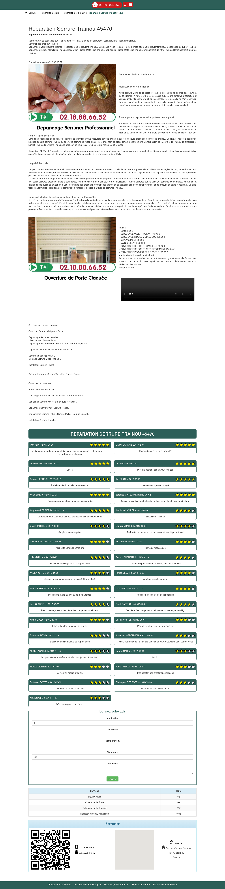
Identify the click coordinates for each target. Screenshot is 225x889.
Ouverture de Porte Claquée (87, 884)
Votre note (112, 752)
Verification (112, 718)
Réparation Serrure (141, 884)
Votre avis (112, 763)
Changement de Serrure (59, 884)
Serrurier (178, 843)
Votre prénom (113, 740)
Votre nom (112, 729)
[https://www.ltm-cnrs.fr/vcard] (50, 850)
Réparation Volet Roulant (165, 884)
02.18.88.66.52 (109, 5)
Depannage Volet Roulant (116, 884)
